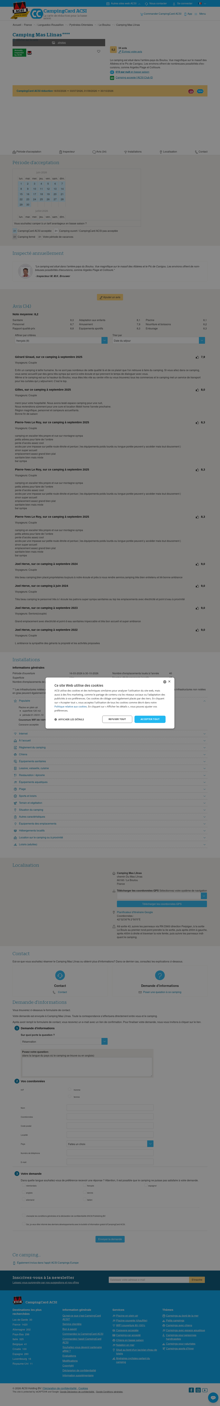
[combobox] (164, 681)
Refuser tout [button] (117, 719)
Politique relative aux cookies (70, 706)
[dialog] (110, 703)
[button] (69, 719)
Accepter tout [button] (150, 719)
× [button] (169, 681)
